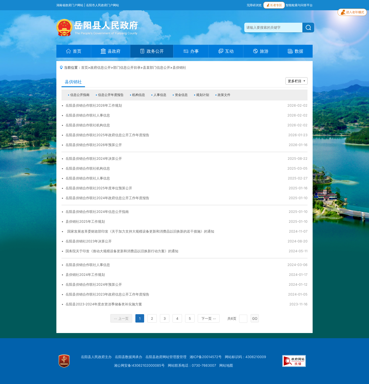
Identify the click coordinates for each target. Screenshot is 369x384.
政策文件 (224, 95)
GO (254, 318)
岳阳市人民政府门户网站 (102, 5)
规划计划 (202, 95)
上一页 (121, 318)
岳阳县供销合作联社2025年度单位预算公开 (99, 188)
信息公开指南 (79, 95)
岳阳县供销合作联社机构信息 (88, 125)
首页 (84, 67)
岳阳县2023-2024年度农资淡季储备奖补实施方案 (104, 304)
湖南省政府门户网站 (69, 5)
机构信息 (138, 95)
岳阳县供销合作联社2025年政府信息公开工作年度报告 (107, 135)
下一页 (208, 318)
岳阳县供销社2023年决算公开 (89, 241)
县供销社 (179, 67)
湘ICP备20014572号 (206, 357)
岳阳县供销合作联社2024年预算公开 (94, 284)
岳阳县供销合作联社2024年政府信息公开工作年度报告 (107, 198)
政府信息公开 (100, 67)
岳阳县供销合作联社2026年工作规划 (94, 105)
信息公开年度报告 (111, 95)
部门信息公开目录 (127, 67)
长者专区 (276, 5)
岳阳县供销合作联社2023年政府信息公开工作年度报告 (107, 294)
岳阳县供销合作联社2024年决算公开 (94, 158)
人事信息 (160, 95)
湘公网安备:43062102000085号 (139, 365)
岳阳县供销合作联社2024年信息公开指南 (97, 211)
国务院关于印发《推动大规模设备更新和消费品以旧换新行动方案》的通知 (122, 251)
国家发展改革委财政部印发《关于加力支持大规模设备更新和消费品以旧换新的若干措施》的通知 (140, 231)
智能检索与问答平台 (299, 5)
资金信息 (181, 95)
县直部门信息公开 (156, 67)
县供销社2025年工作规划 (85, 221)
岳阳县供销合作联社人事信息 (88, 115)
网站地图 (226, 365)
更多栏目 (295, 81)
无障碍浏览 (254, 5)
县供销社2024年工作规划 (85, 274)
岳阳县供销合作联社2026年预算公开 (94, 145)
